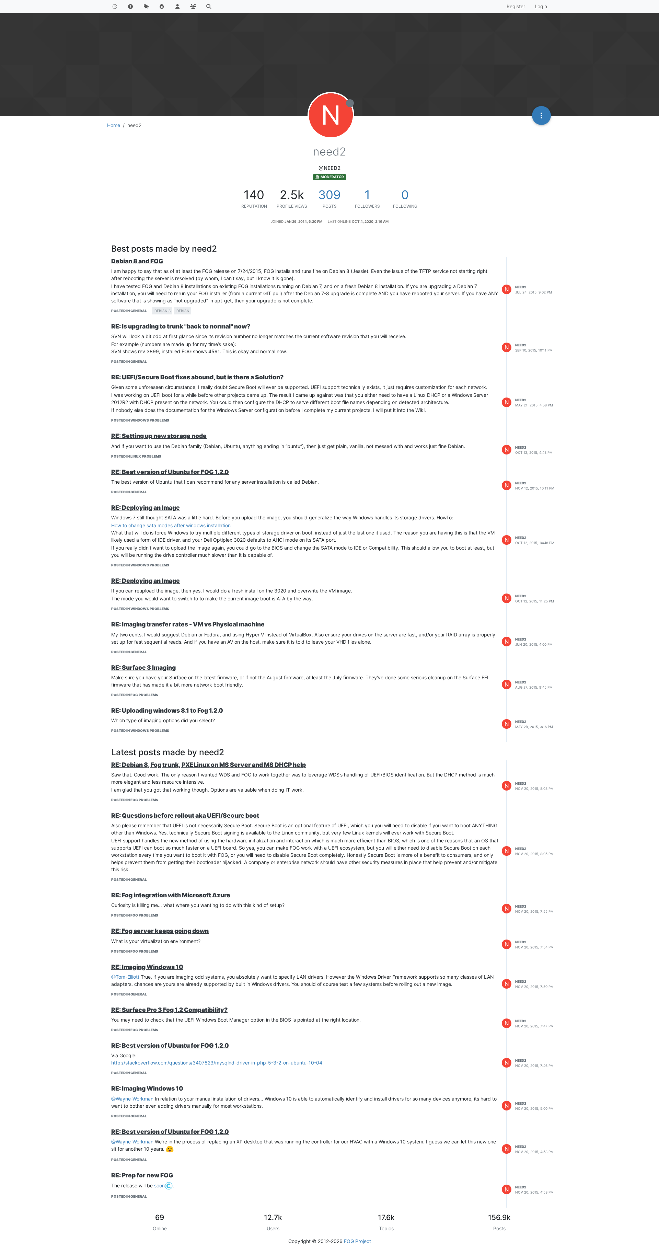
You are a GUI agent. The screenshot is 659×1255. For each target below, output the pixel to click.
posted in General (129, 311)
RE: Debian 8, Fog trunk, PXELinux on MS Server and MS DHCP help (208, 764)
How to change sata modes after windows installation (171, 525)
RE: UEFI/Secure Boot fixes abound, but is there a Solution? (197, 377)
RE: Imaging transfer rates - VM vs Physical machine (188, 624)
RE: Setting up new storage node (159, 435)
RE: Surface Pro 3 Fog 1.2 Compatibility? (169, 1009)
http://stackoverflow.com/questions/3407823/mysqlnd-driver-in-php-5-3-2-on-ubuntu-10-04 (216, 1063)
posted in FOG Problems (134, 695)
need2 (520, 287)
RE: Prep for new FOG (142, 1175)
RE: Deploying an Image (145, 507)
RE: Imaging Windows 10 (147, 966)
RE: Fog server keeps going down (160, 930)
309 (329, 194)
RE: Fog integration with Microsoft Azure (170, 895)
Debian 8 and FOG (137, 261)
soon (159, 1185)
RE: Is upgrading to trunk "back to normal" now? (180, 326)
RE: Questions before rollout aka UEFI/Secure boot (185, 815)
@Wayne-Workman (132, 1099)
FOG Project (357, 1241)
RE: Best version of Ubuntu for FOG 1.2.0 (170, 471)
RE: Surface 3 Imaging (143, 667)
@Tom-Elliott (125, 977)
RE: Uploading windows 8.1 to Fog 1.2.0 (167, 710)
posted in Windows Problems (140, 420)
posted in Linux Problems (136, 456)
